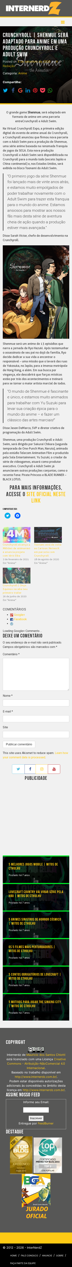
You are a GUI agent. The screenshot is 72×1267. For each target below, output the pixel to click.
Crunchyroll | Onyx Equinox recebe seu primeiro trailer (15, 589)
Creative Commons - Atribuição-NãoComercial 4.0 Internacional (36, 1063)
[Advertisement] (36, 818)
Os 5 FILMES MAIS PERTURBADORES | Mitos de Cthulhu (32, 949)
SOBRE (60, 1255)
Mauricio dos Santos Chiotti (45, 1055)
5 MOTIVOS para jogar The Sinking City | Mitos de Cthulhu (35, 1004)
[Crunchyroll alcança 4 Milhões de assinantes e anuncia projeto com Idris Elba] (16, 535)
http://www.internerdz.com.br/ (36, 1077)
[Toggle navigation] (34, 8)
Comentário (11, 654)
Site (5, 727)
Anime (22, 73)
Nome (8, 695)
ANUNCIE (47, 1255)
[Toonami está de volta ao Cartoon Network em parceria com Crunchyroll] (48, 535)
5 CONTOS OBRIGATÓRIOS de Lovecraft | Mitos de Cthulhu (35, 976)
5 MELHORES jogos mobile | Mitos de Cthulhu (33, 866)
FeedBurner (46, 1123)
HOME (13, 1255)
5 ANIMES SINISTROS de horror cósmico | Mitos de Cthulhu (35, 921)
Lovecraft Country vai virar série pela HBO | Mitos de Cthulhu (36, 894)
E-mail (8, 711)
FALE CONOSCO (29, 1255)
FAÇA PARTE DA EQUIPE (23, 1263)
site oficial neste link (46, 497)
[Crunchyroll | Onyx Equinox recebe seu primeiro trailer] (16, 575)
